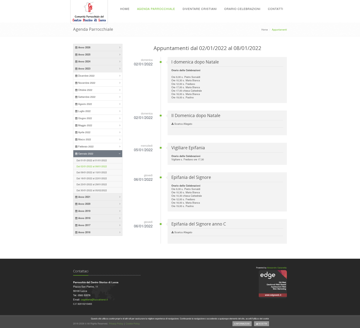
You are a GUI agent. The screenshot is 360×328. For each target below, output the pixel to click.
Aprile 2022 (83, 132)
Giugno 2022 (84, 118)
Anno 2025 (83, 54)
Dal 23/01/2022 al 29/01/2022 (91, 184)
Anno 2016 (83, 232)
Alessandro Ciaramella (276, 267)
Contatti (275, 9)
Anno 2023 (83, 68)
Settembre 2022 (86, 97)
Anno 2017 (83, 225)
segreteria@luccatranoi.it (94, 299)
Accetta (262, 323)
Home (125, 9)
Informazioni (242, 323)
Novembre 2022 (86, 82)
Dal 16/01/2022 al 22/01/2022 (91, 178)
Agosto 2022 (84, 104)
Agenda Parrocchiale (156, 9)
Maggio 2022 (84, 125)
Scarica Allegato (183, 124)
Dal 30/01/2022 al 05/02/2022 (91, 190)
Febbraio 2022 (85, 146)
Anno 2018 (83, 218)
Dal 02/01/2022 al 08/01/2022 (91, 166)
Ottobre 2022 (84, 90)
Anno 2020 (83, 203)
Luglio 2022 (84, 111)
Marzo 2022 (84, 139)
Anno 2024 (83, 61)
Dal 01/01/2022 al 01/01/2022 (91, 160)
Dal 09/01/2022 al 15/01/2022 (91, 172)
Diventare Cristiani (200, 9)
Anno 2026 (83, 47)
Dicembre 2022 (85, 75)
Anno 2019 (83, 211)
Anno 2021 (83, 197)
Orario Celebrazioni (242, 9)
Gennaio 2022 (85, 153)
